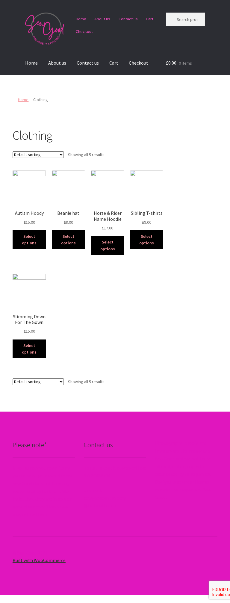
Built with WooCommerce (39, 560)
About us (102, 19)
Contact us (128, 19)
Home (81, 19)
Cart (149, 19)
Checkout (84, 31)
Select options (29, 240)
